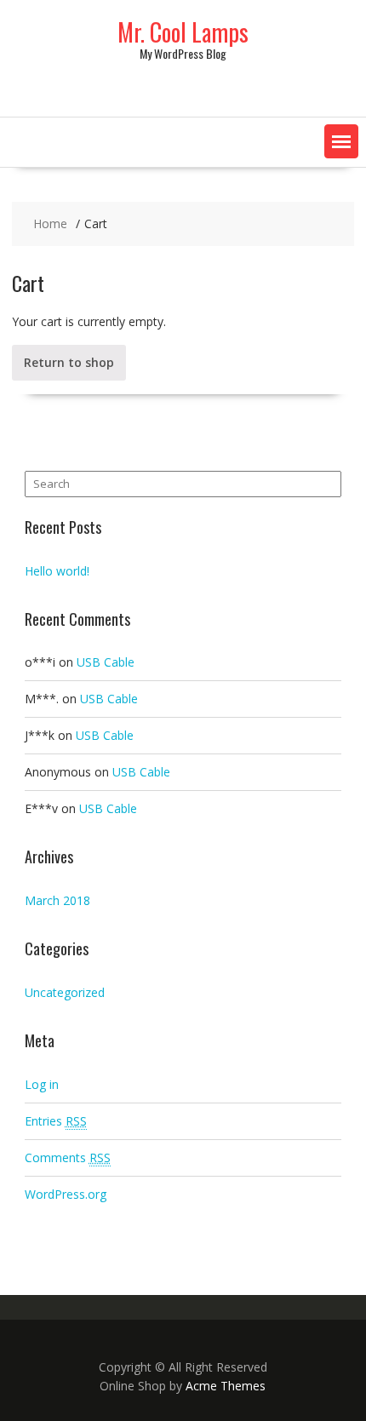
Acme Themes (226, 1386)
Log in (42, 1084)
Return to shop (69, 362)
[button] (341, 141)
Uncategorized (65, 992)
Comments (68, 1157)
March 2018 (57, 900)
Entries (56, 1121)
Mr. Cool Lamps (183, 31)
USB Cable (105, 662)
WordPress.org (65, 1194)
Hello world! (57, 571)
